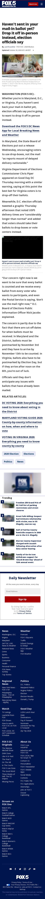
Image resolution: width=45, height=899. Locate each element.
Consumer (6, 660)
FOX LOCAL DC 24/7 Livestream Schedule (8, 733)
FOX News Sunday (6, 670)
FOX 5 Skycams (26, 637)
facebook (15, 869)
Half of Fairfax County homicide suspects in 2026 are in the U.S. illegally (28, 532)
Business (5, 657)
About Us (25, 741)
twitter (20, 869)
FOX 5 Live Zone (8, 768)
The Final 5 (6, 759)
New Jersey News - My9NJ (9, 701)
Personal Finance (9, 666)
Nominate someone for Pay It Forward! (27, 725)
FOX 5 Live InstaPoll (24, 746)
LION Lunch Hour (27, 712)
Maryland (6, 640)
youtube (11, 869)
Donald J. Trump (27, 699)
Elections (29, 453)
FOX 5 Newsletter (27, 767)
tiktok (30, 869)
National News (8, 648)
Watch (5, 708)
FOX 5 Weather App (26, 649)
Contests (24, 778)
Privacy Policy (25, 611)
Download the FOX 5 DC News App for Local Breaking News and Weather (21, 131)
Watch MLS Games (6, 855)
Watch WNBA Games (7, 849)
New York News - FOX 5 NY (9, 688)
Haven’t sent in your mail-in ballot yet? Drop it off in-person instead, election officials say (21, 262)
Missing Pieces (8, 781)
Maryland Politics (27, 687)
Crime (4, 651)
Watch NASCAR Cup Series (8, 824)
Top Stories (6, 674)
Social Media (25, 775)
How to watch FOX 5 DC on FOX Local (9, 725)
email (34, 869)
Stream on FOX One (8, 803)
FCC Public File (26, 781)
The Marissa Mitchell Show (7, 749)
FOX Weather (25, 654)
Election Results (26, 696)
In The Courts (7, 765)
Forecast (24, 634)
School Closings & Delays (26, 644)
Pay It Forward (26, 720)
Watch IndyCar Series (8, 829)
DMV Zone (6, 753)
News (20, 461)
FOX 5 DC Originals (7, 743)
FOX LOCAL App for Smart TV (27, 756)
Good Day (26, 708)
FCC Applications (27, 784)
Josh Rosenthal (10, 47)
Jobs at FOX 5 (26, 790)
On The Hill (6, 762)
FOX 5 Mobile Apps (25, 771)
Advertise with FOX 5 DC (26, 751)
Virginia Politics (26, 690)
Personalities (25, 764)
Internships (24, 787)
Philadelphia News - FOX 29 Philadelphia (8, 694)
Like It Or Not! (7, 756)
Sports (4, 654)
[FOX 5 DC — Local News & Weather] (9, 4)
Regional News (7, 682)
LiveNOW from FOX (8, 716)
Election (23, 693)
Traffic (23, 640)
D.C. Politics (25, 684)
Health (4, 663)
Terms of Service (24, 613)
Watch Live (33, 4)
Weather (25, 630)
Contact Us (25, 761)
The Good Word (8, 771)
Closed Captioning (24, 794)
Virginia (5, 637)
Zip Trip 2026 (25, 731)
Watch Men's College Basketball (7, 836)
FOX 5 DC (20, 47)
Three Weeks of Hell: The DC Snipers (8, 776)
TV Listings (6, 712)
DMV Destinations (25, 716)
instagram (25, 869)
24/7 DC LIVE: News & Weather (9, 644)
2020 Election (29, 47)
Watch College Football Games (8, 814)
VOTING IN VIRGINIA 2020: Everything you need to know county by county (21, 441)
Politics (8, 461)
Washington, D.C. (9, 634)
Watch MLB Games (7, 819)
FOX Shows (6, 720)
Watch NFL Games (6, 809)
